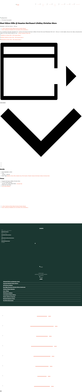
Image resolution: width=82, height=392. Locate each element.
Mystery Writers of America (9, 296)
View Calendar (3, 242)
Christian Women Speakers (9, 289)
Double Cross (19, 175)
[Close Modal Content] (1, 391)
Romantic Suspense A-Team (9, 298)
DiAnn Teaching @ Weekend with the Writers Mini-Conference (15, 29)
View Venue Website (6, 186)
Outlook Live (4, 166)
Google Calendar (5, 162)
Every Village (6, 291)
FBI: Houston (25, 175)
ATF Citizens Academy (8, 285)
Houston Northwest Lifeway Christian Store (41, 175)
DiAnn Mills (13, 175)
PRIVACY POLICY (41, 273)
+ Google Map (19, 183)
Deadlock (8, 175)
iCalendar (4, 164)
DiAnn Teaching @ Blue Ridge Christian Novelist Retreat (14, 28)
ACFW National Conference (4, 231)
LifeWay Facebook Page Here (24, 33)
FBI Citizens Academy (8, 292)
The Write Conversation (8, 300)
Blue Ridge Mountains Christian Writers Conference (14, 287)
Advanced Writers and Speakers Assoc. (11, 281)
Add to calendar (2, 102)
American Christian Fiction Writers (10, 283)
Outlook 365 (4, 165)
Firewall (29, 175)
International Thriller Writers (9, 294)
